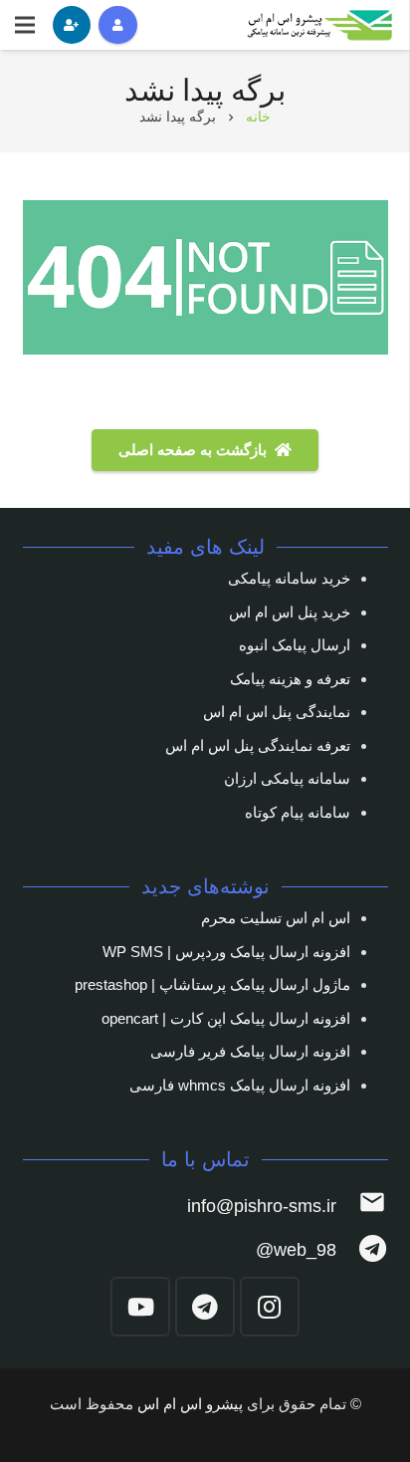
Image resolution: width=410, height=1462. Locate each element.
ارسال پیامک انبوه (294, 644)
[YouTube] (140, 1307)
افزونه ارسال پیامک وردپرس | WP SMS (226, 951)
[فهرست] (25, 25)
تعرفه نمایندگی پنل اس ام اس (257, 745)
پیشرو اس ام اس (190, 1403)
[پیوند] (321, 25)
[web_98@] (361, 1251)
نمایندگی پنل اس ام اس (276, 711)
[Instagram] (270, 1307)
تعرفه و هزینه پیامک (290, 678)
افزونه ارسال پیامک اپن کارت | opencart (226, 1018)
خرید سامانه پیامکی (289, 578)
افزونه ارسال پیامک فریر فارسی (250, 1051)
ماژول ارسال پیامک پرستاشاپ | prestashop (212, 984)
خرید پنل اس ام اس (289, 612)
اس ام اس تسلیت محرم (275, 917)
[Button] (117, 25)
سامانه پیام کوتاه (297, 812)
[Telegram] (205, 1307)
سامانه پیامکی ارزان (287, 778)
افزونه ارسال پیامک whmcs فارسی (239, 1085)
